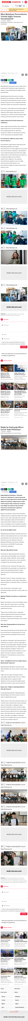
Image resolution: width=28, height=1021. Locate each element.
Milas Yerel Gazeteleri (15, 315)
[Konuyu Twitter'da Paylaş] (5, 80)
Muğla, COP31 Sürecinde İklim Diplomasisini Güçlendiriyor (7, 960)
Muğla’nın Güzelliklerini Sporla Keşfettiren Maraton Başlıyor (7, 411)
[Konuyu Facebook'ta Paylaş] (2, 80)
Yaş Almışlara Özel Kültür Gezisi (5, 977)
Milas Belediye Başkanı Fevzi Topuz (15, 313)
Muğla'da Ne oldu (22, 882)
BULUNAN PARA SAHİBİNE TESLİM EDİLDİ (20, 940)
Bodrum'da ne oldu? (9, 880)
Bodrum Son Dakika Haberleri (13, 879)
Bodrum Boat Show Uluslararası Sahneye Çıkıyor (16, 10)
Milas (6, 313)
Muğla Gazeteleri (9, 882)
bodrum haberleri (4, 879)
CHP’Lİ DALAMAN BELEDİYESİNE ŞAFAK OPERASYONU (20, 960)
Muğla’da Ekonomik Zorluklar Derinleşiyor (19, 373)
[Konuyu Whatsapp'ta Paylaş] (8, 80)
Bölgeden (9, 20)
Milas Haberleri (8, 315)
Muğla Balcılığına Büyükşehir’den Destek (20, 977)
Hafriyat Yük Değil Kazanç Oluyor (5, 940)
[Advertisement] (14, 56)
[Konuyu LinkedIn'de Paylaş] (12, 80)
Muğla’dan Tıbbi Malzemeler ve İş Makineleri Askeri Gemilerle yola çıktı (5, 375)
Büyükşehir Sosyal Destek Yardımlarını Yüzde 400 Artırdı (6, 393)
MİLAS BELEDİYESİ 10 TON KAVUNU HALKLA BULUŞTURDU (20, 393)
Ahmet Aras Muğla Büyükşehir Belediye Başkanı (14, 878)
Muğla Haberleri (16, 882)
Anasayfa (4, 20)
